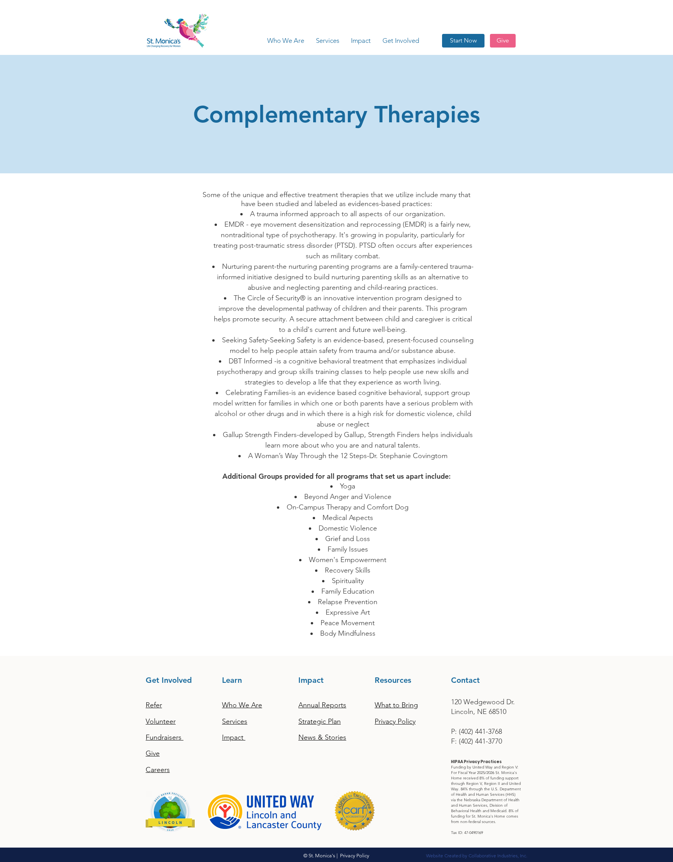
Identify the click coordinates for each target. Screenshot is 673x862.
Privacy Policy (354, 855)
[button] (327, 40)
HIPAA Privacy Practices (476, 762)
